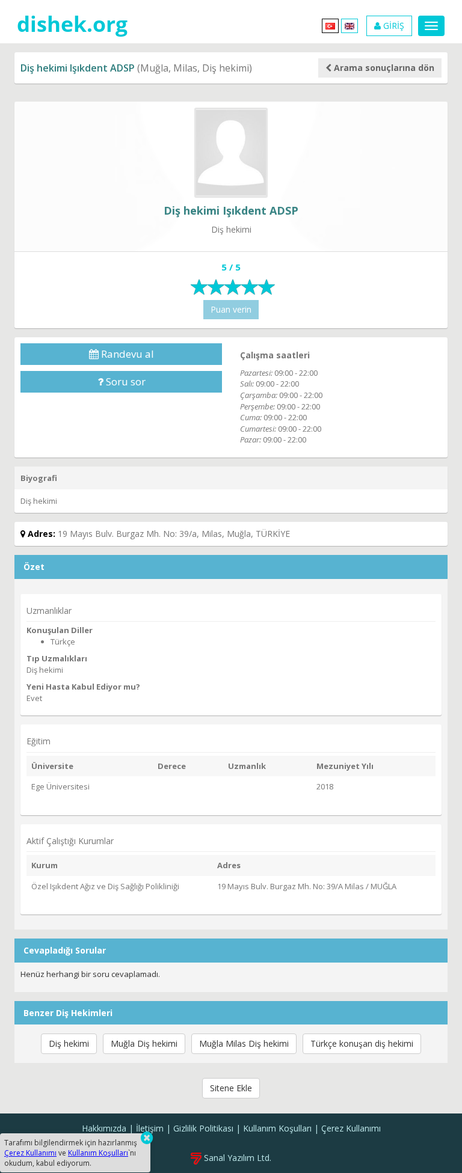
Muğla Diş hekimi (144, 1043)
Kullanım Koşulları (277, 1128)
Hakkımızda (104, 1128)
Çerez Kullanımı (351, 1128)
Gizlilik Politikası (203, 1128)
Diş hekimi (69, 1043)
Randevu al (126, 354)
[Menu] (431, 26)
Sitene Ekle (231, 1088)
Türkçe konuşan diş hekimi (361, 1043)
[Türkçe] (330, 25)
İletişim (150, 1128)
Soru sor (124, 381)
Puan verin (231, 309)
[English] (349, 25)
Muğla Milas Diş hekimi (244, 1043)
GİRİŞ (392, 25)
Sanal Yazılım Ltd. (236, 1157)
